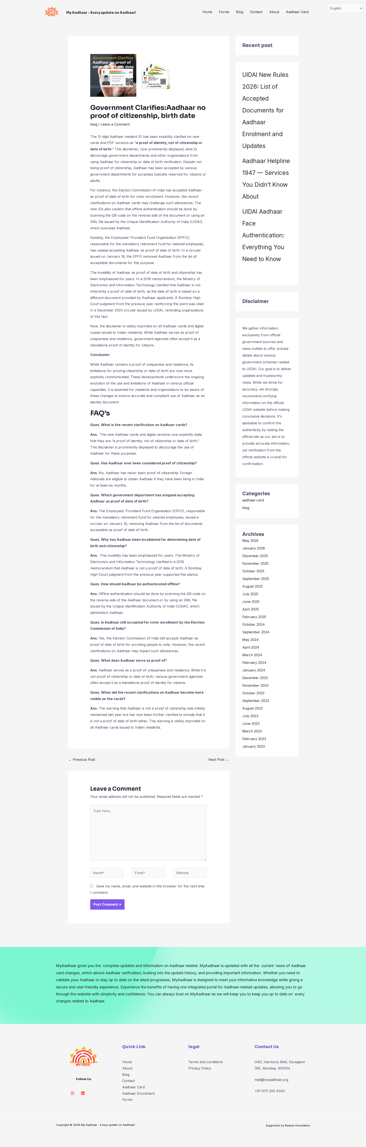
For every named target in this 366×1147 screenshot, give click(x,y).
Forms (224, 12)
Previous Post (81, 759)
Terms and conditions (205, 1062)
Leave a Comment (115, 124)
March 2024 (252, 655)
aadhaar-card (253, 500)
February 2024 (254, 662)
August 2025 (252, 586)
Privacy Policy (199, 1068)
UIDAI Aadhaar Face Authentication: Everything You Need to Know (263, 235)
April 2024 (250, 647)
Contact (256, 12)
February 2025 (254, 617)
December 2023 (255, 678)
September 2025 (255, 579)
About (274, 12)
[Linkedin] (83, 1093)
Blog (239, 12)
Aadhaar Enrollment (138, 1093)
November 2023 (255, 685)
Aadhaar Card (297, 12)
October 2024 (253, 624)
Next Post (218, 759)
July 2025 (250, 594)
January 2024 (253, 670)
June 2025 (250, 601)
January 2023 (253, 746)
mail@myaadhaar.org (271, 1080)
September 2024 (255, 632)
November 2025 (255, 563)
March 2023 (252, 731)
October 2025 (253, 571)
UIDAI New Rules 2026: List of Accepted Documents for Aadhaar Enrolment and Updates (265, 110)
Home (207, 12)
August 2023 (252, 708)
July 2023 (250, 716)
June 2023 (250, 723)
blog (93, 124)
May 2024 (250, 640)
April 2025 (250, 609)
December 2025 (255, 556)
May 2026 (250, 540)
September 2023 (255, 701)
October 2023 (253, 693)
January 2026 (253, 548)
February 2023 (254, 739)
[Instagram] (72, 1093)
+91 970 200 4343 (270, 1091)
